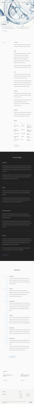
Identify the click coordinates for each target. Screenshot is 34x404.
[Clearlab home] (3, 2)
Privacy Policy (21, 401)
